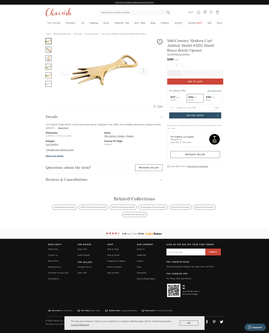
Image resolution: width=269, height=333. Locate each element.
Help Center (53, 249)
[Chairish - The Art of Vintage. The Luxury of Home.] (59, 12)
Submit (213, 252)
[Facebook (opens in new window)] (207, 321)
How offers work (214, 90)
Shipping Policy (54, 267)
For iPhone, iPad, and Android (178, 278)
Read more (63, 127)
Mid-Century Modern (114, 135)
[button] (211, 12)
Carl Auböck (52, 144)
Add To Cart (195, 81)
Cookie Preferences (80, 324)
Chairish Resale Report (146, 279)
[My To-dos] (198, 12)
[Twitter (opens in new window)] (221, 321)
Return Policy (53, 261)
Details (104, 117)
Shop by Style (113, 249)
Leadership (141, 255)
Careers (140, 261)
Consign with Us (84, 267)
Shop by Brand (113, 255)
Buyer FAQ (82, 249)
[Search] (168, 12)
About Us (141, 249)
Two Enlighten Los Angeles (178, 54)
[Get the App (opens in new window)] (173, 290)
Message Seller (195, 154)
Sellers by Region (114, 267)
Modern (130, 135)
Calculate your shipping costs (59, 149)
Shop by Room (113, 273)
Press (139, 267)
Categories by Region (116, 261)
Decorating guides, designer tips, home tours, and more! (190, 266)
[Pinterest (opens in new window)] (214, 321)
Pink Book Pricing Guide (58, 273)
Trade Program (84, 255)
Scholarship (141, 273)
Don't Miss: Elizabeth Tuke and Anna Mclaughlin (134, 2)
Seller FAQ (82, 273)
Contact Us (53, 255)
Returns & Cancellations (104, 180)
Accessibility (53, 279)
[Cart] (217, 12)
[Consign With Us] (205, 12)
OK (189, 323)
